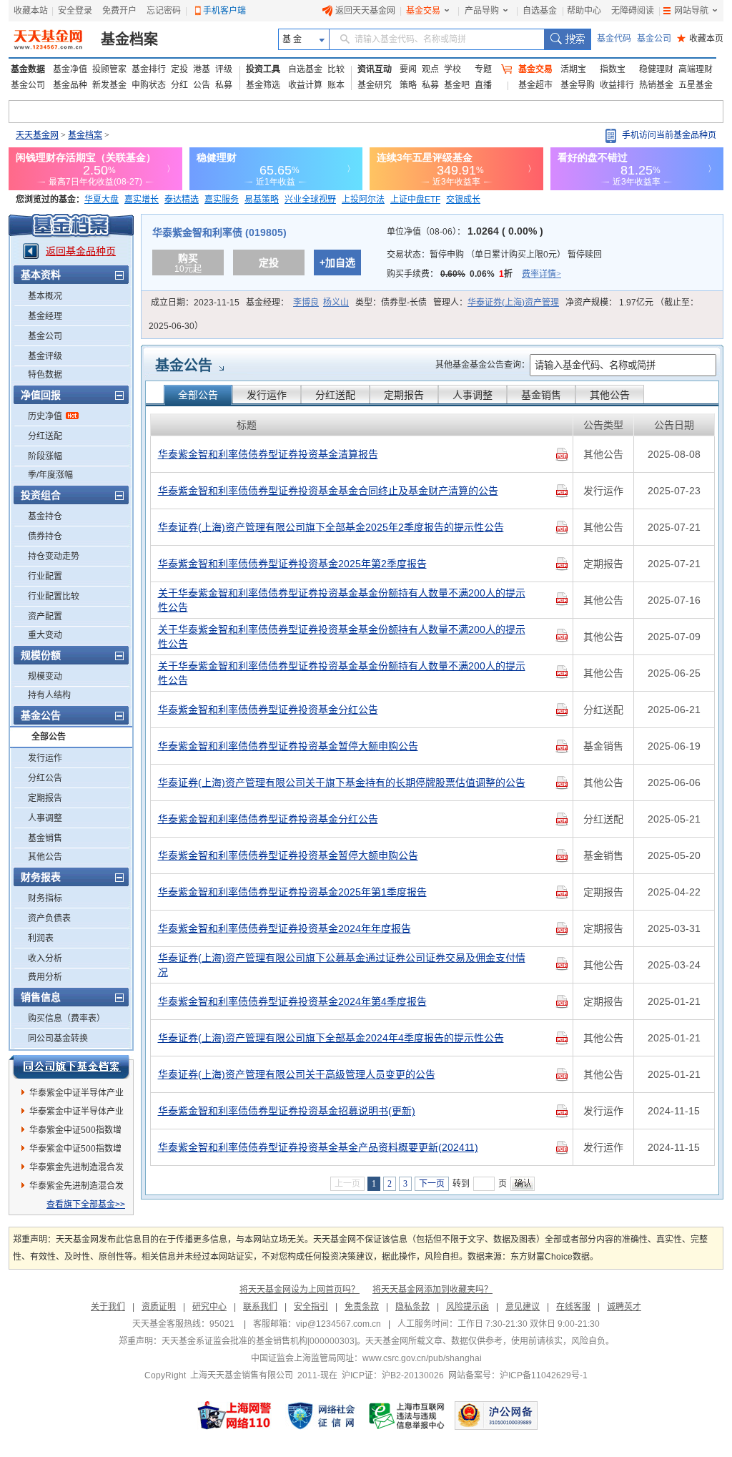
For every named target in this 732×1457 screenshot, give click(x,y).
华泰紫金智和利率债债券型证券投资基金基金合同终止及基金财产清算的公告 (328, 490)
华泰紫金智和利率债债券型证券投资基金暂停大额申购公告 (288, 746)
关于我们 (108, 1307)
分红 (179, 85)
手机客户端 (224, 11)
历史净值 (45, 416)
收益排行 (617, 85)
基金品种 (70, 85)
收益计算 (305, 85)
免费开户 (119, 11)
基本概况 (45, 296)
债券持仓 (45, 536)
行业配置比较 (53, 597)
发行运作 (45, 758)
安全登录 (75, 11)
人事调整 (45, 818)
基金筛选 (263, 85)
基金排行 (149, 69)
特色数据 (45, 375)
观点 (430, 69)
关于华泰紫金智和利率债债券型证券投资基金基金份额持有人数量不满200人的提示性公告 (341, 600)
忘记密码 (164, 11)
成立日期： (195, 303)
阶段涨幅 (45, 456)
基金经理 (45, 316)
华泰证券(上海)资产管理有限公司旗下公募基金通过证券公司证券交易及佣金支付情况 (341, 965)
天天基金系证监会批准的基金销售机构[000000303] (259, 1341)
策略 (408, 85)
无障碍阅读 (632, 11)
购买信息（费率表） (66, 1019)
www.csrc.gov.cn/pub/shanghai (422, 1358)
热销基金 (656, 85)
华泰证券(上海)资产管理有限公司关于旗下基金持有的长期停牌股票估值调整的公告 (341, 782)
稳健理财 (656, 69)
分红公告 (45, 778)
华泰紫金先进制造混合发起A (76, 1169)
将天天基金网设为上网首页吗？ (299, 1290)
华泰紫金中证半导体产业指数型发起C (76, 1114)
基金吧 (457, 85)
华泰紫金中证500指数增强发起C (75, 1132)
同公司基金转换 (58, 1039)
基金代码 (614, 39)
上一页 (347, 1184)
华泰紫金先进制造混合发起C (76, 1188)
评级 (223, 69)
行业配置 (45, 576)
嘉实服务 (221, 200)
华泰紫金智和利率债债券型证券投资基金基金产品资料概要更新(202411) (318, 1147)
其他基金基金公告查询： (482, 365)
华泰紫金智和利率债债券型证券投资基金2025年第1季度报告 (292, 892)
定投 (179, 69)
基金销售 (45, 838)
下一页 (432, 1184)
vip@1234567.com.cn (338, 1324)
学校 (452, 69)
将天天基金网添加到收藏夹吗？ (432, 1290)
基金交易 (423, 11)
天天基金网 (37, 135)
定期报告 (45, 798)
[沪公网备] (496, 1415)
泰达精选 (181, 200)
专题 (483, 69)
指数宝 (612, 69)
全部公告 (48, 737)
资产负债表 (49, 918)
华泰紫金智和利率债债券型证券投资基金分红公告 (268, 709)
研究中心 (209, 1307)
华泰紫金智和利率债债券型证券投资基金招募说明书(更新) (286, 1111)
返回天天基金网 (365, 11)
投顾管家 (109, 69)
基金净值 (70, 69)
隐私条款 (412, 1307)
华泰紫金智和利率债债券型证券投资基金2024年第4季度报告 (292, 1001)
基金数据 (28, 69)
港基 (201, 69)
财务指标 (45, 898)
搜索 (567, 39)
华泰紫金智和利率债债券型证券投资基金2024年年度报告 (284, 928)
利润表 (41, 938)
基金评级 (45, 356)
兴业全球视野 (310, 200)
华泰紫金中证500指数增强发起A (75, 1151)
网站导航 (691, 11)
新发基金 (109, 85)
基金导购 (577, 85)
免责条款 (362, 1307)
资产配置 (45, 617)
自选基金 (540, 11)
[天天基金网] (50, 39)
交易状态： (494, 255)
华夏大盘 (101, 200)
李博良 (306, 303)
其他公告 (45, 857)
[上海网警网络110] (234, 1415)
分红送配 (45, 436)
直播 (483, 85)
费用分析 (45, 977)
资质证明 (159, 1307)
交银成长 (463, 200)
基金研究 (374, 85)
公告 (201, 85)
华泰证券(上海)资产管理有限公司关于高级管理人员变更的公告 (296, 1074)
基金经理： (297, 303)
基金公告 (183, 365)
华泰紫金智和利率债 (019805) (219, 232)
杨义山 (336, 303)
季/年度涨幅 (50, 475)
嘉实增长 (141, 200)
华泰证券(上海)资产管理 (513, 303)
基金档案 (129, 39)
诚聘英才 (624, 1307)
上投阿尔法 (363, 200)
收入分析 (45, 958)
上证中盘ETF (415, 200)
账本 (336, 85)
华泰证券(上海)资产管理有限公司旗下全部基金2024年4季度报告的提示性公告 (331, 1038)
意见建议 (522, 1307)
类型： (391, 303)
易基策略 (261, 200)
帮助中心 (584, 11)
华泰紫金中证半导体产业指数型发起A (76, 1095)
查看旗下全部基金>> (85, 1205)
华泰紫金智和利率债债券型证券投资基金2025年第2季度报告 (292, 563)
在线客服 (573, 1307)
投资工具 (263, 69)
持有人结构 (49, 695)
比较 (336, 69)
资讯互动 (374, 69)
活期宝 (573, 69)
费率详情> (541, 274)
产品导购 (482, 11)
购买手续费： (474, 274)
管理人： (496, 303)
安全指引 (311, 1307)
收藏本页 (700, 39)
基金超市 (535, 85)
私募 (223, 85)
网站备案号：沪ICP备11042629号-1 (518, 1375)
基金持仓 (45, 516)
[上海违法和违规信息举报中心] (407, 1415)
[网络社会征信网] (321, 1415)
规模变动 (45, 677)
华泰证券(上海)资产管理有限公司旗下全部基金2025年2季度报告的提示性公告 (331, 527)
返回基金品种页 (81, 251)
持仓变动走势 (53, 556)
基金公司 (654, 39)
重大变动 (45, 635)
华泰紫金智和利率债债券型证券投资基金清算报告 (268, 454)
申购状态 (149, 85)
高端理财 (695, 69)
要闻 (408, 69)
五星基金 (695, 85)
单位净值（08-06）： (465, 232)
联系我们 (260, 1307)
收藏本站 (31, 11)
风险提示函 (467, 1307)
